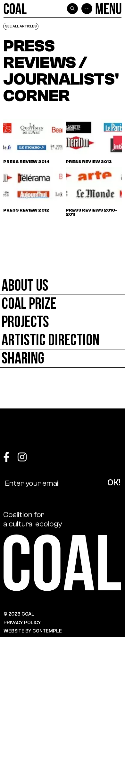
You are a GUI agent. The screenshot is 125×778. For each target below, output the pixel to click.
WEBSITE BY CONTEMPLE (33, 630)
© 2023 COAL (19, 614)
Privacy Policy (22, 622)
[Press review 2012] (33, 192)
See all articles (21, 26)
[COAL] (15, 8)
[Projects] (62, 322)
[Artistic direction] (62, 340)
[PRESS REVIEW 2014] (33, 141)
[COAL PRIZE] (62, 304)
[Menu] (108, 8)
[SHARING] (62, 358)
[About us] (62, 286)
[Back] (86, 8)
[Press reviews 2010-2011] (95, 192)
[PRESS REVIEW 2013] (95, 141)
